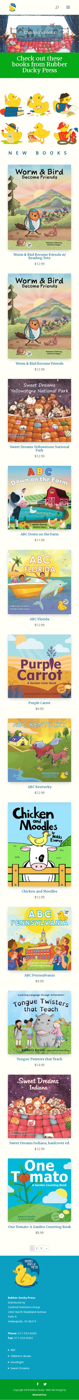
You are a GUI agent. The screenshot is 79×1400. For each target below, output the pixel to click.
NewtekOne (39, 1394)
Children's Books (20, 1356)
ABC (13, 1350)
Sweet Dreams (19, 1368)
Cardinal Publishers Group (24, 1307)
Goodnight (17, 1362)
